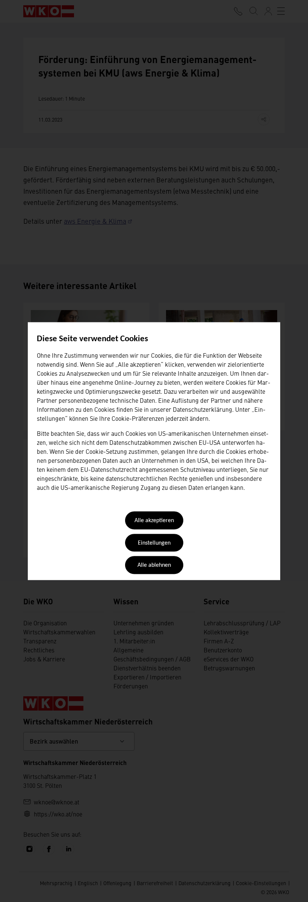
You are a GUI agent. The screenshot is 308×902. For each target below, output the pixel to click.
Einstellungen (154, 543)
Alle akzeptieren (154, 521)
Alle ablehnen (154, 566)
